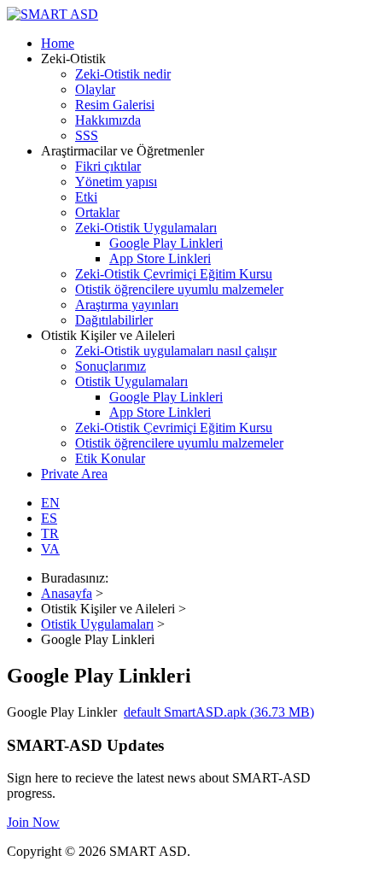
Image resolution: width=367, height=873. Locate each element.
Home (57, 43)
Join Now (33, 822)
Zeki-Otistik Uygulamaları (146, 227)
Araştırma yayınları (126, 304)
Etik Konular (110, 458)
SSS (86, 135)
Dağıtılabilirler (114, 320)
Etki (86, 197)
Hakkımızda (108, 120)
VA (50, 549)
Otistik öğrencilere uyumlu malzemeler (179, 289)
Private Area (74, 473)
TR (50, 533)
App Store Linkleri (160, 258)
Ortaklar (97, 212)
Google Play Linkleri (166, 243)
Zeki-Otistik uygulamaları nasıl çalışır (176, 350)
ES (49, 518)
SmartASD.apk (219, 712)
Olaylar (95, 89)
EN (50, 502)
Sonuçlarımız (110, 366)
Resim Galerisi (114, 104)
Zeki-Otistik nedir (123, 74)
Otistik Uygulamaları (131, 381)
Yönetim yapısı (116, 181)
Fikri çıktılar (108, 166)
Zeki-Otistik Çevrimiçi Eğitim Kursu (173, 274)
